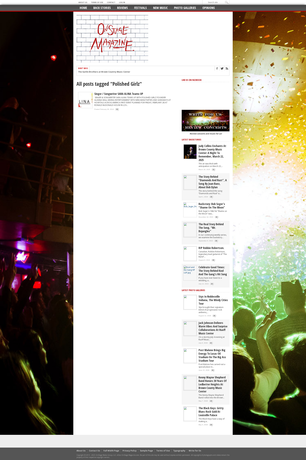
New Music (160, 8)
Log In (122, 2)
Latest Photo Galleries (193, 290)
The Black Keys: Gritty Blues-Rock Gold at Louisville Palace (211, 411)
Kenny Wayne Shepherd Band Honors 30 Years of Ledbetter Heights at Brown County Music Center (213, 384)
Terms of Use (97, 2)
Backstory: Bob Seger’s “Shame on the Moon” (212, 205)
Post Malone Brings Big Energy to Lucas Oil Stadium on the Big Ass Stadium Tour (212, 355)
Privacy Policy (130, 450)
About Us (82, 2)
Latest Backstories (191, 139)
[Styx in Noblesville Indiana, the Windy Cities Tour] (190, 302)
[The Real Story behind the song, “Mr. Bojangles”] (190, 229)
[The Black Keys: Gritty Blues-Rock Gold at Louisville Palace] (190, 413)
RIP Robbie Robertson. (211, 248)
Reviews (122, 8)
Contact (111, 2)
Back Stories (102, 8)
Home (83, 8)
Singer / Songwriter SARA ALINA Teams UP (118, 93)
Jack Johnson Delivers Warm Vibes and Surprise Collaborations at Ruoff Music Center (213, 328)
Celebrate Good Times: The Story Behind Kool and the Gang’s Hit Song (213, 270)
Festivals (140, 8)
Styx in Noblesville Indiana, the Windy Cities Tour (213, 300)
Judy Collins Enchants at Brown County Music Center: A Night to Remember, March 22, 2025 (212, 153)
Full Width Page (111, 450)
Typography (179, 450)
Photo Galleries (185, 8)
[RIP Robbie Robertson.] (190, 253)
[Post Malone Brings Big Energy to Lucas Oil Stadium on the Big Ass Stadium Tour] (190, 355)
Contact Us (94, 450)
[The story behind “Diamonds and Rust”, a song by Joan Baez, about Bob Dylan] (190, 182)
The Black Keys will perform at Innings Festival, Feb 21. (106, 73)
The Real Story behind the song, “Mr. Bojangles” (211, 227)
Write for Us (195, 450)
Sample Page (146, 450)
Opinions (208, 8)
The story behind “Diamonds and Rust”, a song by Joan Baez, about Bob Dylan (213, 182)
